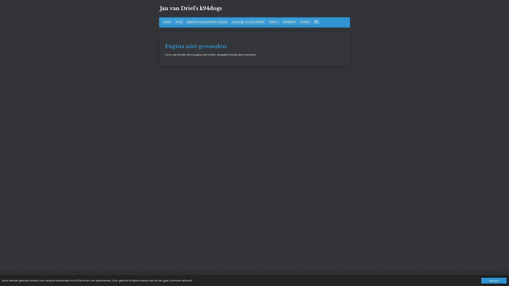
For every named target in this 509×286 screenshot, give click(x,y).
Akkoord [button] (494, 280)
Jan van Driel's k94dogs (191, 8)
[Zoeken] (316, 22)
